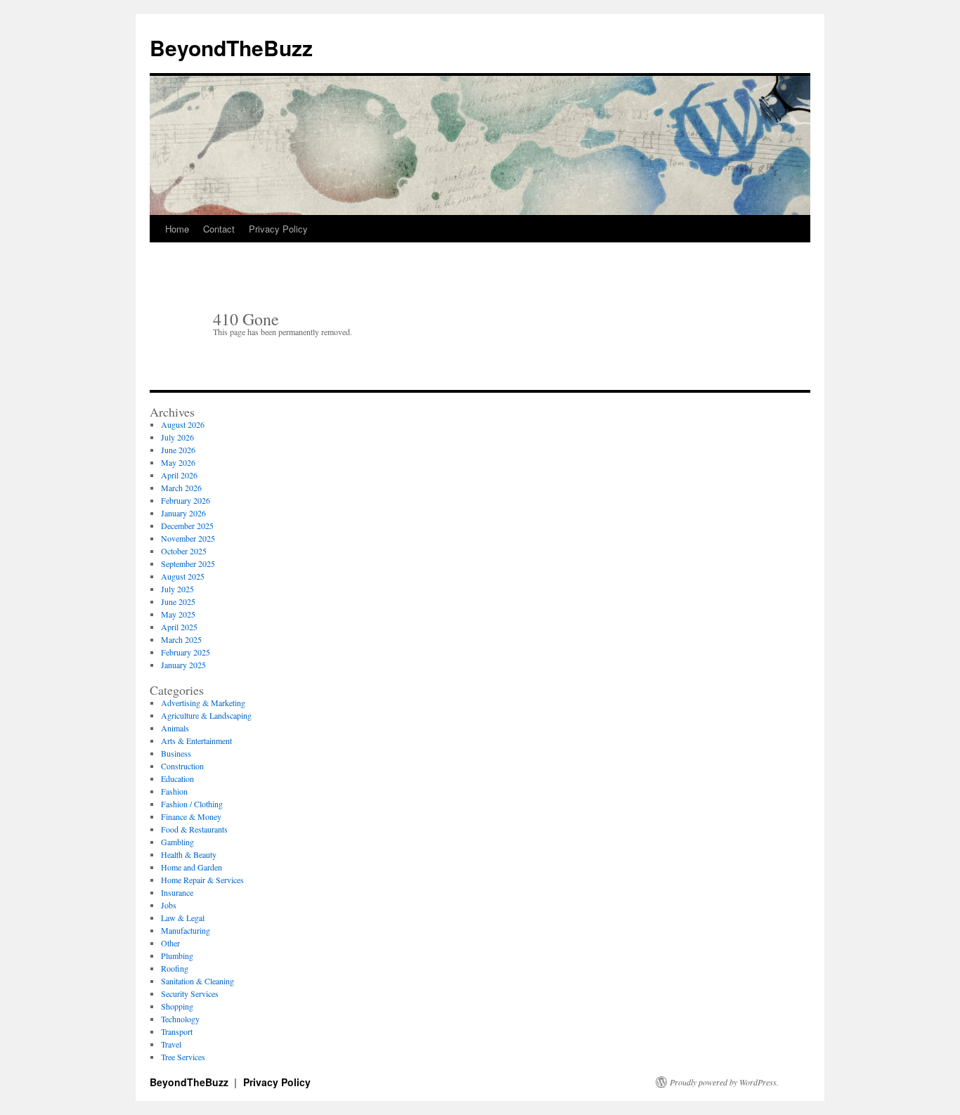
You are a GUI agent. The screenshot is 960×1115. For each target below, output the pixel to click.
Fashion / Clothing (192, 803)
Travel (171, 1044)
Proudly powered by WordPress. (724, 1082)
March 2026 (181, 487)
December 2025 (187, 525)
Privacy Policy (278, 228)
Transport (177, 1031)
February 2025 (185, 652)
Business (176, 753)
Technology (180, 1018)
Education (177, 778)
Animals (175, 727)
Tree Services (183, 1056)
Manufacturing (185, 930)
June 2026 (178, 449)
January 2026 (183, 513)
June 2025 (178, 601)
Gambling (177, 841)
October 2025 (184, 550)
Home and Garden (191, 867)
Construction (182, 765)
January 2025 (183, 664)
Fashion (174, 791)
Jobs (168, 905)
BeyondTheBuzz (231, 47)
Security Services (190, 993)
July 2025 (177, 588)
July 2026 (177, 437)
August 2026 (183, 424)
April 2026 (179, 475)
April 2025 (179, 626)
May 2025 (178, 614)
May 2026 (178, 462)
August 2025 (183, 576)
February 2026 (185, 500)
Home (177, 228)
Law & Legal (183, 917)
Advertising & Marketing (203, 702)
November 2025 (188, 538)
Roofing (174, 968)
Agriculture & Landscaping (206, 715)
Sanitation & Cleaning (197, 980)
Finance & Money (191, 816)
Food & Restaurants (194, 829)
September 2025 (188, 563)
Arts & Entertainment (196, 740)
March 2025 (181, 639)
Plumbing (177, 955)
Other (170, 942)
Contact (219, 228)
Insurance (177, 892)
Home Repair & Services (202, 879)
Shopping (177, 1006)
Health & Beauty (188, 854)
